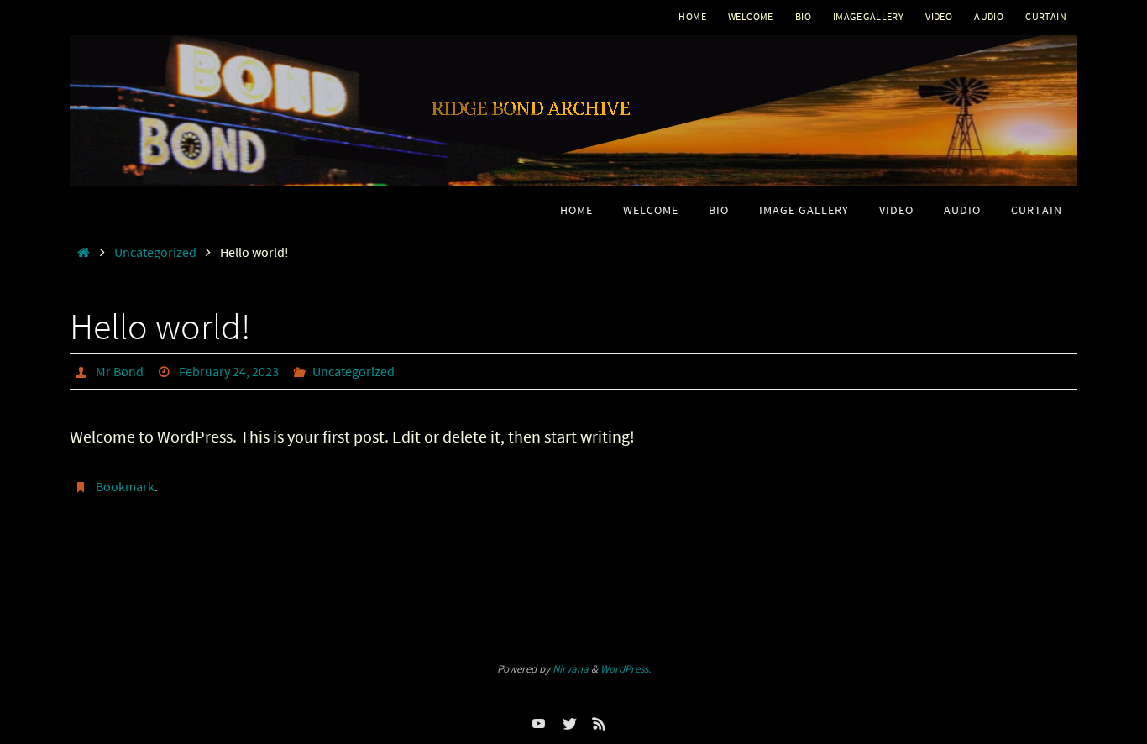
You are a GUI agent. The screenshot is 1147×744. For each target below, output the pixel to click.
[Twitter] (569, 723)
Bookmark (125, 486)
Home (692, 16)
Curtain (1045, 16)
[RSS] (599, 723)
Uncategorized (155, 252)
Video (938, 16)
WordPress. (625, 669)
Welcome (750, 16)
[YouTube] (539, 723)
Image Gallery (868, 16)
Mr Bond (120, 371)
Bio (803, 16)
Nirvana (571, 669)
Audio (988, 16)
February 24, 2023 (229, 371)
